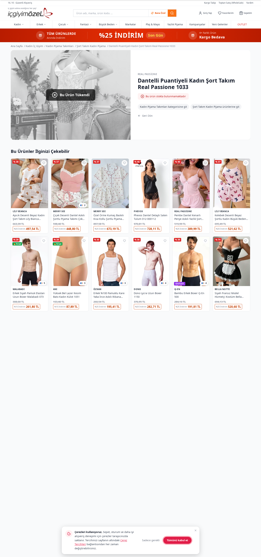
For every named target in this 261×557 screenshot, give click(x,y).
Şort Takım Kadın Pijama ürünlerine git (216, 106)
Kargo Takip (210, 2)
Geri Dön (147, 115)
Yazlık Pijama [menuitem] (175, 24)
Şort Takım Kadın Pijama (91, 46)
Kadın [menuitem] (17, 24)
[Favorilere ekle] (44, 163)
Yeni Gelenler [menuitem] (220, 24)
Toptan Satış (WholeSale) (231, 2)
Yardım (249, 2)
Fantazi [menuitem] (84, 24)
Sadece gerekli (151, 540)
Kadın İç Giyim (34, 46)
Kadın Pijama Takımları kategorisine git (163, 106)
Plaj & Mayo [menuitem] (153, 24)
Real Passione (147, 74)
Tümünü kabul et (177, 540)
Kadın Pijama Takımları (60, 46)
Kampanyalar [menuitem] (197, 24)
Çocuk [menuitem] (62, 24)
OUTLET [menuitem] (242, 24)
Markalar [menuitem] (130, 24)
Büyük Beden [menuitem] (107, 24)
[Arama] (172, 13)
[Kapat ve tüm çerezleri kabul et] (195, 530)
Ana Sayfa (17, 46)
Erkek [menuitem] (40, 24)
